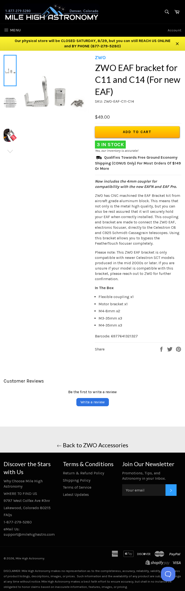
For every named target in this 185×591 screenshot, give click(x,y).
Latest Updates (76, 494)
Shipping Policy (76, 480)
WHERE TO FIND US (20, 493)
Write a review (92, 402)
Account (174, 30)
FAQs (8, 515)
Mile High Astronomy (30, 558)
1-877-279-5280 (18, 522)
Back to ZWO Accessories (95, 445)
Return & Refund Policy (83, 473)
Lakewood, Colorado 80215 (27, 508)
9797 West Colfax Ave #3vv (27, 500)
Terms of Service (77, 487)
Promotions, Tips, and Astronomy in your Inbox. (143, 476)
